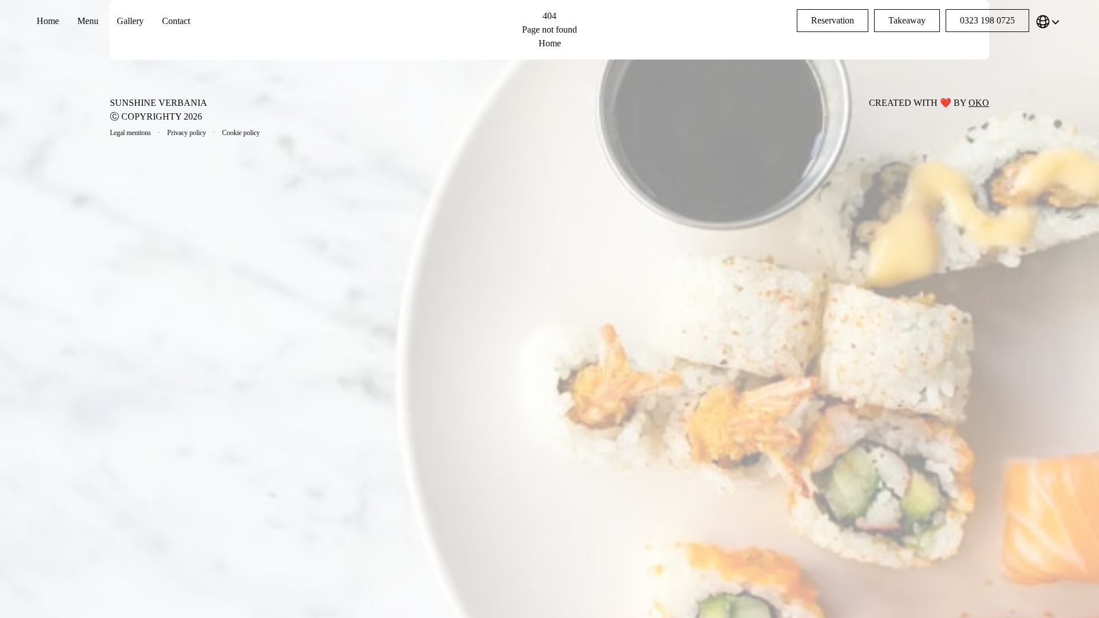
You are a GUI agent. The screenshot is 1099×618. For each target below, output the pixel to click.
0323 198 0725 (987, 20)
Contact (176, 21)
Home (48, 21)
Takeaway (907, 20)
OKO (978, 103)
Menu (87, 21)
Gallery (130, 21)
